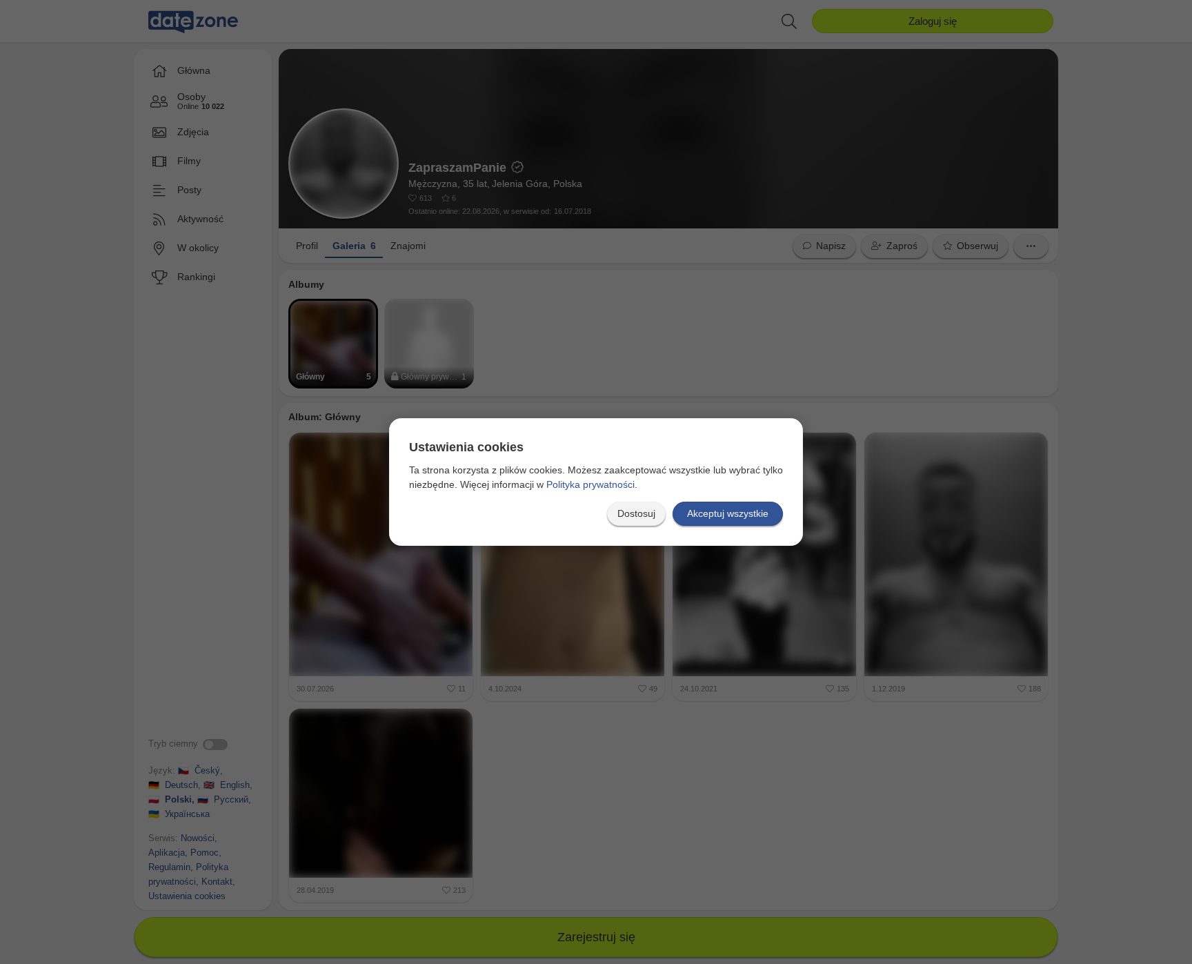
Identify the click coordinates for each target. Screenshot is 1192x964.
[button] (636, 514)
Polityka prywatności (590, 484)
